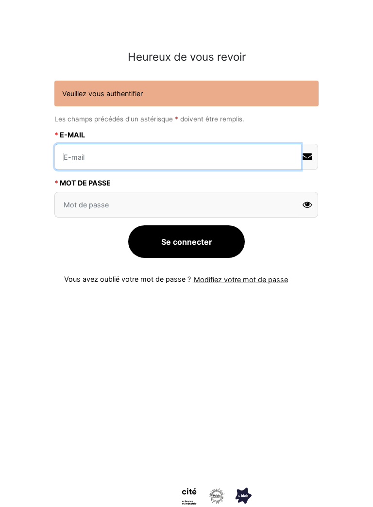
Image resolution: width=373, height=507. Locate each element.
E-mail (72, 135)
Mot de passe (85, 183)
